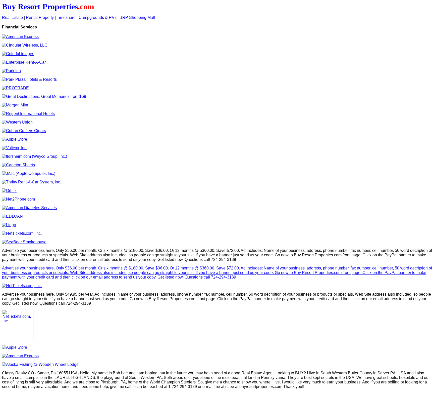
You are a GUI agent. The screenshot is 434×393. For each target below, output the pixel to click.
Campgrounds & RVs (98, 17)
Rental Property (40, 17)
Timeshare (66, 17)
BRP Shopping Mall (137, 17)
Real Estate (12, 17)
